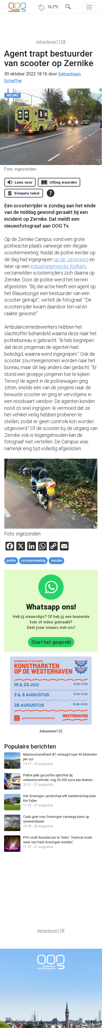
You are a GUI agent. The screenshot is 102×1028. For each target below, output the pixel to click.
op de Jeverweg (71, 259)
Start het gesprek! (51, 642)
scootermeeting (33, 560)
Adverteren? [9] (50, 931)
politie (11, 560)
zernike (56, 560)
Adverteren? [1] (50, 731)
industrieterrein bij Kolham (58, 266)
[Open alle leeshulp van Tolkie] (50, 193)
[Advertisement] (51, 29)
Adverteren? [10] (51, 42)
